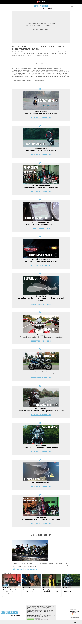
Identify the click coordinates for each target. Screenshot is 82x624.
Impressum (60, 622)
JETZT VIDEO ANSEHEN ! (41, 118)
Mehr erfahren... (45, 619)
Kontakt (54, 622)
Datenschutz (67, 622)
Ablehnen (37, 619)
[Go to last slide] (5, 585)
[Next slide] (77, 585)
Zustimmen (30, 619)
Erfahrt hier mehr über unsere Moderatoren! (24, 569)
